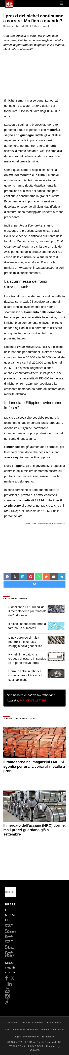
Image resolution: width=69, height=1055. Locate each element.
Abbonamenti (53, 1022)
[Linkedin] (10, 985)
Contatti (25, 1022)
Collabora (37, 1022)
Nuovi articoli (48, 1029)
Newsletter (19, 1029)
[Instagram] (7, 997)
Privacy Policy (31, 1036)
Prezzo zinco (9, 936)
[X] (13, 979)
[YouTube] (7, 991)
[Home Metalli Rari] (9, 7)
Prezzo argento (9, 947)
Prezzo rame (9, 926)
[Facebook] (6, 979)
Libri (7, 1029)
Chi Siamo (12, 1022)
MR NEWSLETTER (33, 700)
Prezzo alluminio (10, 931)
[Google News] (7, 1003)
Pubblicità (33, 1029)
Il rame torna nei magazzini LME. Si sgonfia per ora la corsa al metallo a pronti (34, 766)
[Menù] (62, 3)
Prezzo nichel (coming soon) (10, 953)
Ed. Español (48, 1036)
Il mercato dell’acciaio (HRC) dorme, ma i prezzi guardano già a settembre (34, 829)
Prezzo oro (9, 942)
